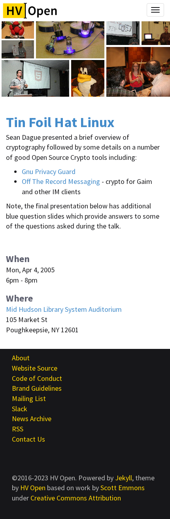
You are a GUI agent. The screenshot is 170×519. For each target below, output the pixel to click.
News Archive (31, 418)
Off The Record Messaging (61, 181)
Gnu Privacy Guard (49, 171)
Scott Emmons (122, 487)
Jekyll (123, 477)
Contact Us (28, 439)
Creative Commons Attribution (75, 497)
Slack (19, 408)
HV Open (32, 487)
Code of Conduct (37, 378)
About (21, 357)
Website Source (34, 368)
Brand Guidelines (37, 388)
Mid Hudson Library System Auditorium (64, 309)
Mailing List (29, 398)
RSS (17, 428)
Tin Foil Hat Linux (60, 122)
